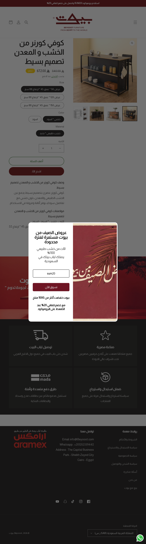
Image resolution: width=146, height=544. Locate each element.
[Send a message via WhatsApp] (140, 538)
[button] (51, 273)
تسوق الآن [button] (51, 286)
